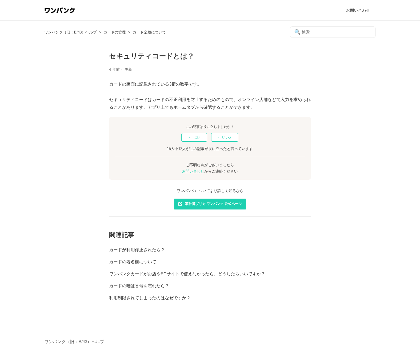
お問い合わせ (358, 10)
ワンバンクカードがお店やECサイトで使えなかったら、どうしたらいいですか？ (187, 273)
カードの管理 (114, 32)
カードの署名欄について (132, 261)
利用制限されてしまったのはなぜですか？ (150, 297)
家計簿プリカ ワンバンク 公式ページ (213, 204)
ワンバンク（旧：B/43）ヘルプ (70, 32)
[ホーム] (59, 13)
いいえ (227, 137)
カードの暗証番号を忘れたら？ (139, 285)
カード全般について (149, 32)
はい (196, 137)
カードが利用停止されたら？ (137, 249)
